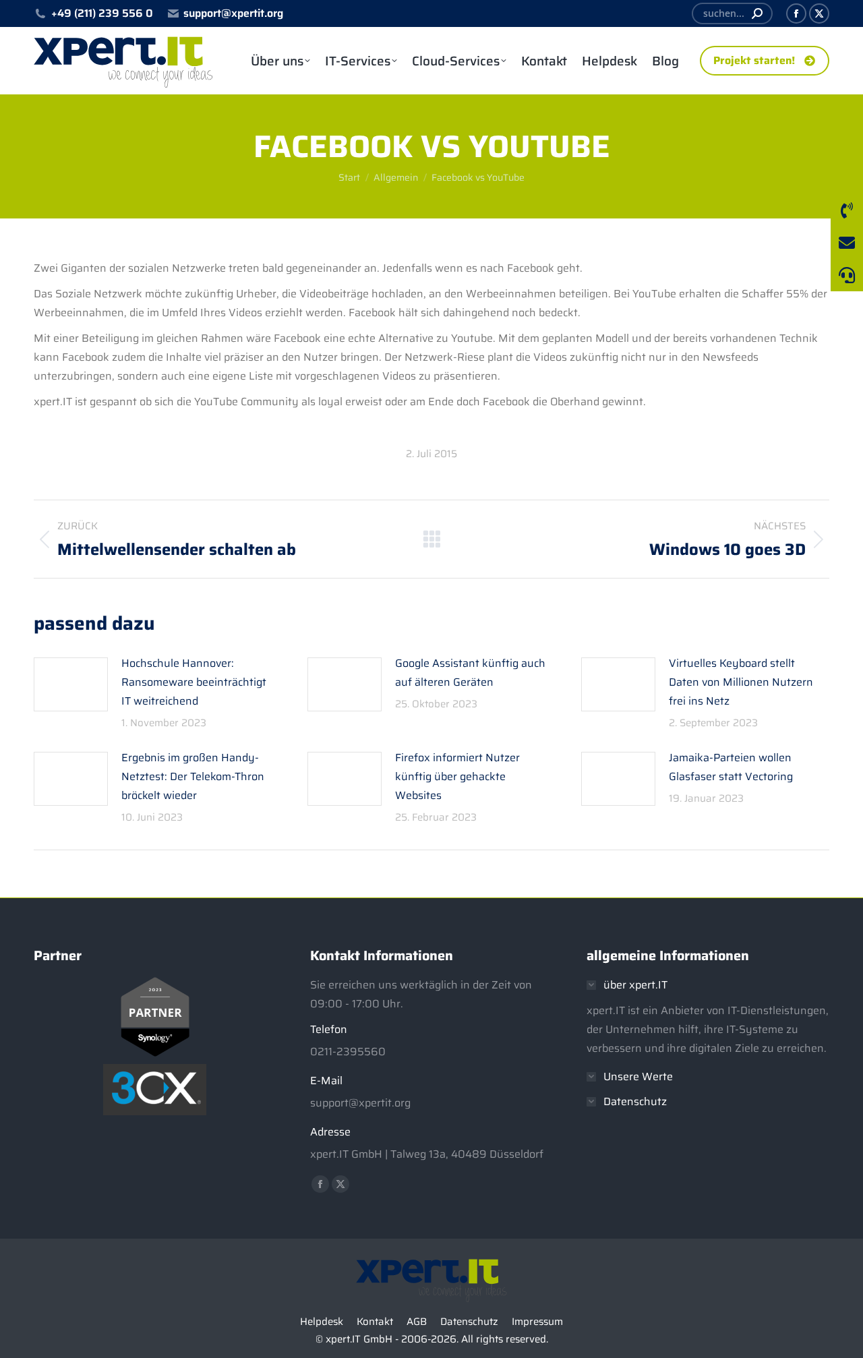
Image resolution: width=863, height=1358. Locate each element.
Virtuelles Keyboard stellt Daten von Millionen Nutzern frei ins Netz (741, 682)
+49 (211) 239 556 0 (102, 13)
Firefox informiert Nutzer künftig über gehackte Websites (457, 776)
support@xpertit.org (233, 13)
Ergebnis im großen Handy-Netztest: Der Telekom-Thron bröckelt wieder (192, 776)
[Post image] (71, 684)
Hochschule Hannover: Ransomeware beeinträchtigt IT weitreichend (193, 682)
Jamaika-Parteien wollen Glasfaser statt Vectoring (731, 767)
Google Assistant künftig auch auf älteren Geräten (470, 672)
